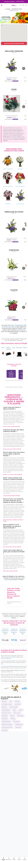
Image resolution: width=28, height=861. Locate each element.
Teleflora (19, 136)
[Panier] (23, 5)
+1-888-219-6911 (20, 1)
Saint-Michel (16, 721)
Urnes (13, 347)
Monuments (19, 347)
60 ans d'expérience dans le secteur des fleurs (14, 326)
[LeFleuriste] (13, 5)
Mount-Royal (20, 715)
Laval (10, 701)
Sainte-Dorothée (6, 710)
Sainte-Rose (5, 718)
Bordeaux (4, 701)
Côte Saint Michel (6, 721)
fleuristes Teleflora (11, 661)
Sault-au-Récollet (14, 707)
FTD (12, 136)
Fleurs (3, 347)
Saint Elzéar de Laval (7, 704)
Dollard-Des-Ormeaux (7, 724)
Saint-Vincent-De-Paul (7, 727)
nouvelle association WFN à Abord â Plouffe (12, 666)
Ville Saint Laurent (6, 713)
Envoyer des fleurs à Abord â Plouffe (12, 449)
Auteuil (21, 710)
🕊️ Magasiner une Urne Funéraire (11, 374)
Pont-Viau (17, 701)
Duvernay (13, 718)
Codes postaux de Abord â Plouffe (11, 426)
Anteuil (14, 710)
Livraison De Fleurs (17, 9)
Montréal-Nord (19, 724)
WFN (14, 136)
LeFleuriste (5, 129)
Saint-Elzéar (18, 704)
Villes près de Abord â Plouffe (10, 571)
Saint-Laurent (17, 713)
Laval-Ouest (18, 727)
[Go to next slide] (23, 68)
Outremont (4, 730)
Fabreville (4, 707)
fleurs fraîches (21, 133)
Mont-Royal (4, 715)
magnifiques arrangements (9, 133)
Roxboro (12, 715)
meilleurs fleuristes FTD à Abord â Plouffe (10, 657)
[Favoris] (21, 5)
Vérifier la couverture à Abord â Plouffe (12, 474)
